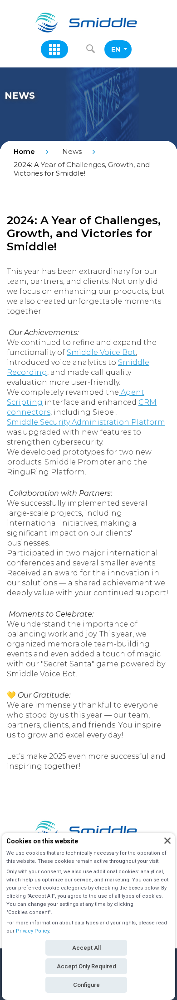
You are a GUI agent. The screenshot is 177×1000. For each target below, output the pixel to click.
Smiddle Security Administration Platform (86, 422)
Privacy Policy (32, 931)
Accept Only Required (86, 966)
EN (115, 49)
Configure (86, 984)
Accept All (86, 947)
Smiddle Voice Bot (101, 352)
